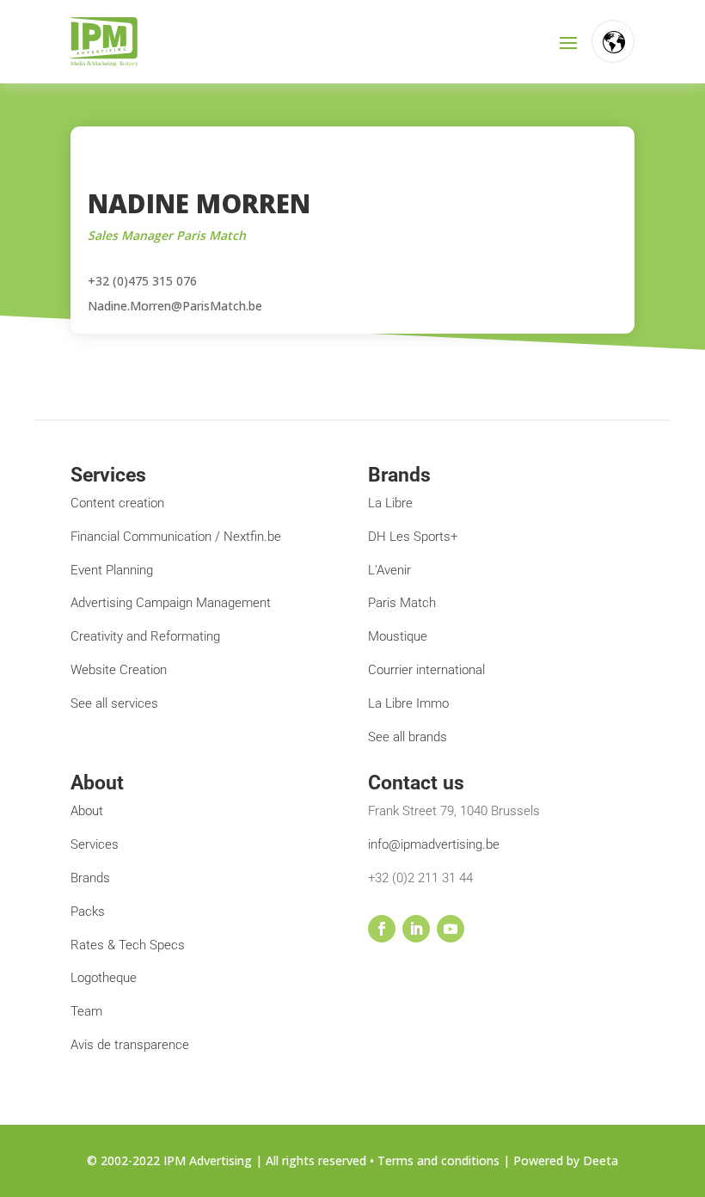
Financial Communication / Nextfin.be (175, 536)
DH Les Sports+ (412, 536)
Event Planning (111, 570)
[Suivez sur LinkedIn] (416, 928)
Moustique (397, 636)
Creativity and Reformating (145, 636)
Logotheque (103, 977)
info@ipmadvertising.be (434, 844)
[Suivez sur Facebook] (381, 928)
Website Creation (118, 670)
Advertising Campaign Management (170, 603)
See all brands (407, 737)
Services (94, 844)
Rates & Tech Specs (127, 945)
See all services (114, 703)
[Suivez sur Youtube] (450, 928)
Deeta (600, 1160)
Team (86, 1011)
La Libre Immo (408, 703)
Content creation (117, 503)
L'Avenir (389, 570)
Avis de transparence (129, 1045)
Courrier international (426, 670)
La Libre (390, 503)
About (86, 811)
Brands (90, 878)
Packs (87, 911)
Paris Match (402, 603)
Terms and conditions (438, 1160)
